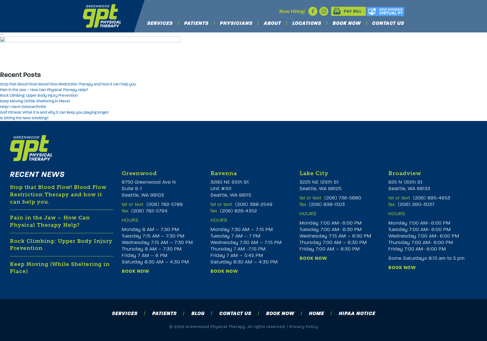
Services (160, 23)
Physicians (236, 23)
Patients (196, 23)
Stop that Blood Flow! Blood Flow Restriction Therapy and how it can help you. (68, 84)
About (272, 23)
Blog (198, 313)
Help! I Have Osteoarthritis (23, 106)
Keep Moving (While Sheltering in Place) (35, 101)
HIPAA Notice (357, 313)
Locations (306, 23)
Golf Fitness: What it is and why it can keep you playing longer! (54, 112)
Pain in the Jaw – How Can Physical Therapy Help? (44, 89)
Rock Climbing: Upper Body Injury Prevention (39, 95)
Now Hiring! (292, 11)
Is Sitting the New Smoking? (24, 118)
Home (316, 313)
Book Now (347, 23)
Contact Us (388, 23)
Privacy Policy (303, 326)
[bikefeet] (90, 51)
